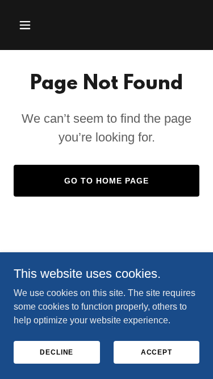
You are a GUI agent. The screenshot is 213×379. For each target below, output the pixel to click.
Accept (156, 352)
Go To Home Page (106, 180)
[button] (27, 25)
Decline (56, 352)
